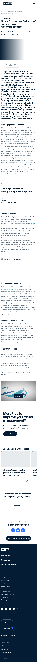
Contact (3, 583)
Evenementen (5, 591)
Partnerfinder (5, 597)
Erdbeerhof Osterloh (7, 289)
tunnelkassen (29, 162)
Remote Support (6, 652)
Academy (4, 600)
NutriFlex (32, 223)
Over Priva (4, 577)
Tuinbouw (5, 555)
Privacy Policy (5, 642)
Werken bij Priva (6, 580)
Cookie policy (5, 645)
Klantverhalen (5, 589)
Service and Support (7, 594)
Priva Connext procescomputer (11, 342)
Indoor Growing (8, 564)
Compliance (4, 649)
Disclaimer (4, 639)
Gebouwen (6, 560)
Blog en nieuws (5, 586)
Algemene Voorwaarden (8, 635)
